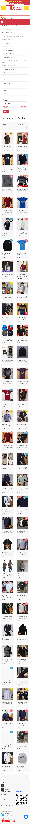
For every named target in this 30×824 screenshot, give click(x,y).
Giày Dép (5, 809)
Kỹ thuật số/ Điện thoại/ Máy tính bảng (13, 36)
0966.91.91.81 (8, 789)
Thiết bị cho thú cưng (9, 50)
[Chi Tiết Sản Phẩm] (4, 133)
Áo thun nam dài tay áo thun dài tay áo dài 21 (7, 148)
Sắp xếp (19, 124)
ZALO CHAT (19, 791)
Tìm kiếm (6, 111)
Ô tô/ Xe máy (7, 43)
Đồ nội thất (7, 39)
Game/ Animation (8, 46)
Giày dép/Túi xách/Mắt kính (11, 25)
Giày (5, 86)
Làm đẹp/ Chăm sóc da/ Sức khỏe (12, 29)
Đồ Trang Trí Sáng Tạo (9, 65)
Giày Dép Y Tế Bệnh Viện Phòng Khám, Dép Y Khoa (14, 61)
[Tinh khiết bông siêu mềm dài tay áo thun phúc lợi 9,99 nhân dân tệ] (7, 566)
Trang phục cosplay (9, 69)
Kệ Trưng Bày (6, 813)
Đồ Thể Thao (6, 818)
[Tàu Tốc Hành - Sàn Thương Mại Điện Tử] (15, 7)
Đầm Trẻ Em (7, 83)
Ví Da (5, 76)
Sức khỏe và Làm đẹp (9, 57)
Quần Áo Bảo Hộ (7, 811)
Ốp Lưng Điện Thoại (9, 72)
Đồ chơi (6, 94)
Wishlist (12, 3)
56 (23, 127)
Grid (5, 124)
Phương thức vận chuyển (7, 798)
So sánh (19, 3)
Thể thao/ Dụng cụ (8, 32)
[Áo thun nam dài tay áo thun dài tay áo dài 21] (7, 138)
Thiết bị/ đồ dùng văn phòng (11, 53)
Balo (5, 90)
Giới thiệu (5, 794)
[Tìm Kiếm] (28, 13)
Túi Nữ (5, 79)
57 (26, 127)
